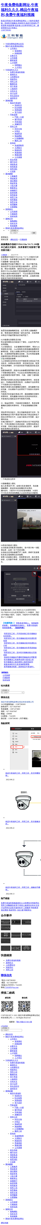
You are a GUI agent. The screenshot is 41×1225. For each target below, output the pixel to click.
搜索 (33, 233)
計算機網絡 (19, 138)
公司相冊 (13, 58)
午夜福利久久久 (11, 70)
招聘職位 (18, 65)
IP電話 (17, 131)
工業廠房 (13, 176)
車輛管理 (18, 124)
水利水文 (13, 91)
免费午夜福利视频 (17, 72)
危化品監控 (14, 96)
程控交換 (18, 129)
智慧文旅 (13, 202)
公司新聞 (13, 212)
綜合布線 (13, 160)
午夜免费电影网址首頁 (14, 44)
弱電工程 (13, 126)
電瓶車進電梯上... (23, 623)
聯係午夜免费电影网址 (14, 228)
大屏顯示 (18, 148)
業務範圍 (9, 101)
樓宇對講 (18, 119)
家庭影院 (18, 150)
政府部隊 (13, 193)
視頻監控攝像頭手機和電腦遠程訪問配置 (20, 657)
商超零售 (13, 183)
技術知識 (13, 216)
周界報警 (18, 110)
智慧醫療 (13, 204)
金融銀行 (13, 190)
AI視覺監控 (14, 77)
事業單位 (13, 188)
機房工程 (18, 141)
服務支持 (9, 219)
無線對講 (18, 134)
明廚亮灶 (13, 79)
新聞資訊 (9, 209)
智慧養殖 (13, 200)
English (5, 1026)
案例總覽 (9, 174)
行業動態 (13, 214)
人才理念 (18, 67)
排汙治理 (13, 93)
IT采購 (12, 171)
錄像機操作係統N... (18, 625)
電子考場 (13, 86)
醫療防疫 (13, 84)
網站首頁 (14, 239)
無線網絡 (18, 136)
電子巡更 (18, 112)
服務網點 (13, 221)
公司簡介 (13, 49)
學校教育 (13, 178)
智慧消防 (13, 169)
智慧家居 (13, 167)
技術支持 (13, 223)
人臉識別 (13, 89)
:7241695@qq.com (11, 987)
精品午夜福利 (15, 103)
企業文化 (13, 56)
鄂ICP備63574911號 (24, 1022)
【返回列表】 (19, 628)
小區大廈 (13, 186)
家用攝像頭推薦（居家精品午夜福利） (19, 667)
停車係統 (18, 122)
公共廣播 (18, 157)
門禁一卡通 (19, 117)
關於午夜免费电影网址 (14, 46)
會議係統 (18, 152)
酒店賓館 (13, 181)
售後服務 (13, 226)
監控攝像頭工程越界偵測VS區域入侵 (19, 660)
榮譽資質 (13, 60)
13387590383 (6, 30)
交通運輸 (13, 207)
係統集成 (13, 164)
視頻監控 (18, 105)
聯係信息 (6, 975)
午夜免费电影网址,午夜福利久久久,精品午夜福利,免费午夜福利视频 (19, 10)
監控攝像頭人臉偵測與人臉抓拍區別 (18, 662)
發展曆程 (18, 51)
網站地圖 (4, 1223)
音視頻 (12, 143)
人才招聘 (13, 63)
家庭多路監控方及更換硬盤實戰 (16, 664)
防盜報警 (18, 108)
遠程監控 (13, 98)
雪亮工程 (13, 82)
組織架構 (18, 53)
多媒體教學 (19, 145)
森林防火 (13, 75)
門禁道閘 (13, 115)
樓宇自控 (13, 162)
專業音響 (18, 155)
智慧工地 (13, 197)
